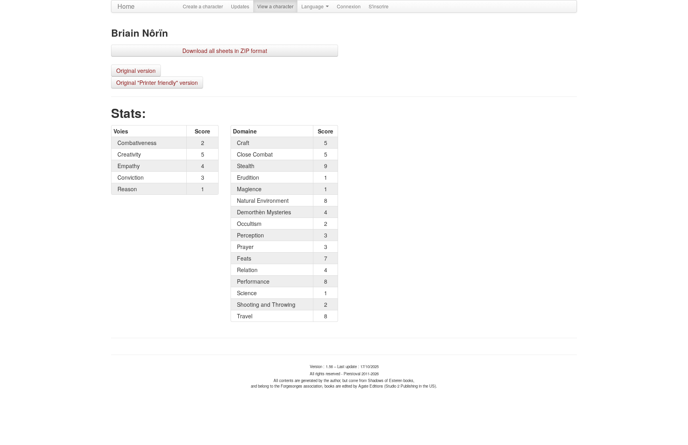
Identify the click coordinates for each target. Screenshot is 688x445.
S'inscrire (379, 6)
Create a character (203, 6)
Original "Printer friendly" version (157, 82)
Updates (240, 6)
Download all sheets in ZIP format (224, 51)
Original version (136, 70)
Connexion (349, 6)
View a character (275, 6)
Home (126, 6)
